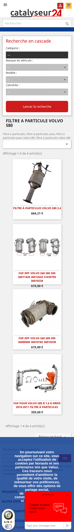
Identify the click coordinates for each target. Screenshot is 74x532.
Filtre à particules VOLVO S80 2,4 (37, 208)
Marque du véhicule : (19, 60)
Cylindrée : (13, 85)
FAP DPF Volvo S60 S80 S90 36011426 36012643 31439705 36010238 (37, 276)
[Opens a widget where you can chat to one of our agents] (48, 510)
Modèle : (11, 73)
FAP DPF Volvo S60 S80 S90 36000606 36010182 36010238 (37, 340)
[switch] (8, 526)
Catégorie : (13, 48)
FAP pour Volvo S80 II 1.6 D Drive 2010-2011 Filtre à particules (37, 405)
